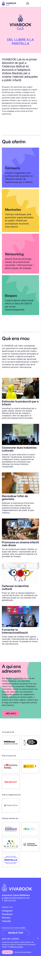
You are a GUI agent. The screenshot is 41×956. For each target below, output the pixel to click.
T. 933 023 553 (9, 900)
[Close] (38, 938)
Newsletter (15, 932)
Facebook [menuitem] (7, 914)
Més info (11, 713)
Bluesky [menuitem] (6, 917)
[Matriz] (11, 845)
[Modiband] (11, 743)
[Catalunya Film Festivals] (30, 845)
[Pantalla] (11, 860)
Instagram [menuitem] (7, 910)
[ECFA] (30, 829)
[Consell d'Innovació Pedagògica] (11, 829)
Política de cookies (16, 947)
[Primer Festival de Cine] (30, 743)
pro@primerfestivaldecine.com (16, 898)
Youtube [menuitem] (6, 921)
